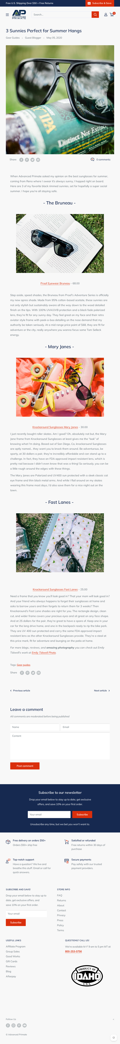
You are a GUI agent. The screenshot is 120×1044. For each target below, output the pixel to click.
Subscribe (82, 814)
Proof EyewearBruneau (55, 283)
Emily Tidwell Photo (44, 652)
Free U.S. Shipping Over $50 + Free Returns (29, 3)
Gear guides (23, 664)
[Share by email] (38, 159)
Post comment (25, 765)
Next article (100, 690)
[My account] (105, 14)
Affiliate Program (15, 946)
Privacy (61, 915)
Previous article (21, 690)
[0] (112, 14)
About (60, 905)
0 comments (103, 159)
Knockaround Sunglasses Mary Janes (55, 427)
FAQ (59, 895)
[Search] (95, 14)
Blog (8, 971)
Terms (60, 930)
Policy (60, 925)
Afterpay (11, 976)
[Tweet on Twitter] (32, 159)
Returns (61, 900)
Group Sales (13, 951)
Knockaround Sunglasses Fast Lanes (55, 589)
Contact (61, 910)
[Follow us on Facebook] (8, 1025)
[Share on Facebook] (21, 159)
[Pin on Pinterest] (27, 159)
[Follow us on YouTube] (25, 1025)
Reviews (11, 966)
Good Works (13, 956)
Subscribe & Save (102, 3)
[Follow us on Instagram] (13, 1025)
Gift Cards (11, 961)
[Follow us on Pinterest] (19, 1025)
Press (60, 920)
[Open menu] (7, 15)
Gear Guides (13, 37)
